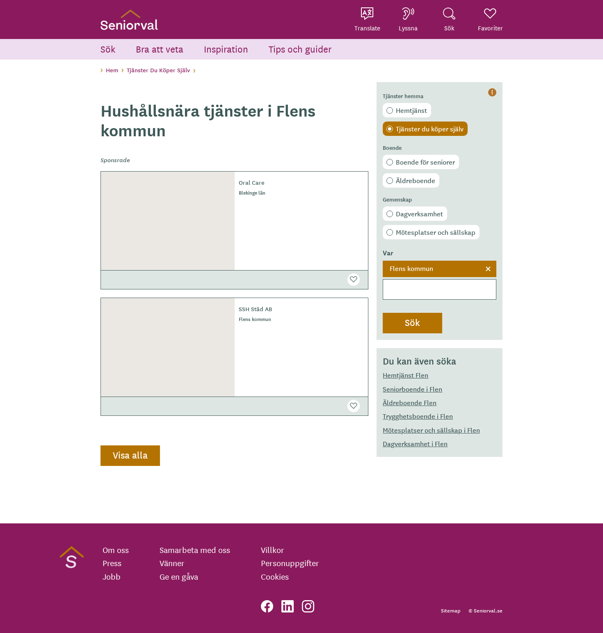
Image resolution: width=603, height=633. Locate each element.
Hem (112, 70)
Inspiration (226, 48)
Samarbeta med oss (195, 549)
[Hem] (129, 19)
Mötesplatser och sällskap (435, 232)
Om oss (116, 549)
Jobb (112, 576)
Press (112, 563)
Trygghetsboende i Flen (418, 416)
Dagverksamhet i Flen (415, 443)
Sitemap (450, 610)
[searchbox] (439, 289)
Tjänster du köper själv (430, 128)
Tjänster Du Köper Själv (158, 70)
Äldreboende (415, 180)
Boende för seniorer (425, 162)
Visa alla (130, 454)
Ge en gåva (179, 576)
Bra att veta (159, 48)
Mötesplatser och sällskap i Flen (431, 430)
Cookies (275, 576)
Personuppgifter (290, 563)
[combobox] (439, 280)
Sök (107, 48)
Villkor (272, 549)
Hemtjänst (411, 110)
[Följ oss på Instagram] (308, 606)
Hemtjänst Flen (405, 375)
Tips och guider (300, 48)
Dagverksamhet (419, 213)
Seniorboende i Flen (412, 389)
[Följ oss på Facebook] (267, 606)
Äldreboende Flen (409, 402)
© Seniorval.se (485, 610)
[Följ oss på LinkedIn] (287, 606)
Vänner (172, 563)
